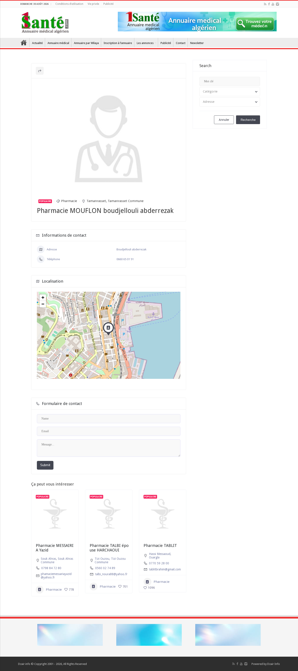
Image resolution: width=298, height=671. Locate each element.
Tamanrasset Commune (126, 201)
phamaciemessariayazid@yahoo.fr (56, 575)
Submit (45, 465)
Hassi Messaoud (159, 554)
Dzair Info (273, 664)
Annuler (224, 119)
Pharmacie (69, 201)
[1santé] (45, 22)
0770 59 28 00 (159, 563)
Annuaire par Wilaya (86, 43)
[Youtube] (273, 4)
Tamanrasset (96, 201)
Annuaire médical (58, 43)
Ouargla (154, 557)
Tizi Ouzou (102, 558)
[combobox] (229, 91)
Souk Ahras (48, 558)
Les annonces (145, 43)
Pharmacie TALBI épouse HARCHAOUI (109, 548)
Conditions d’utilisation (69, 3)
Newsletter (197, 43)
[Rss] (265, 4)
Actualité (37, 43)
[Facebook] (269, 4)
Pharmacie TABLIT (160, 545)
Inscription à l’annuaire (118, 43)
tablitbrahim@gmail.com (165, 569)
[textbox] (230, 91)
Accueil (23, 42)
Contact (180, 43)
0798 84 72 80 (51, 568)
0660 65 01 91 (125, 259)
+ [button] (42, 297)
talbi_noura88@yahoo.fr (111, 574)
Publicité (108, 3)
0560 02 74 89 (105, 568)
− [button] (42, 304)
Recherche (248, 119)
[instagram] (277, 4)
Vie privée (93, 3)
